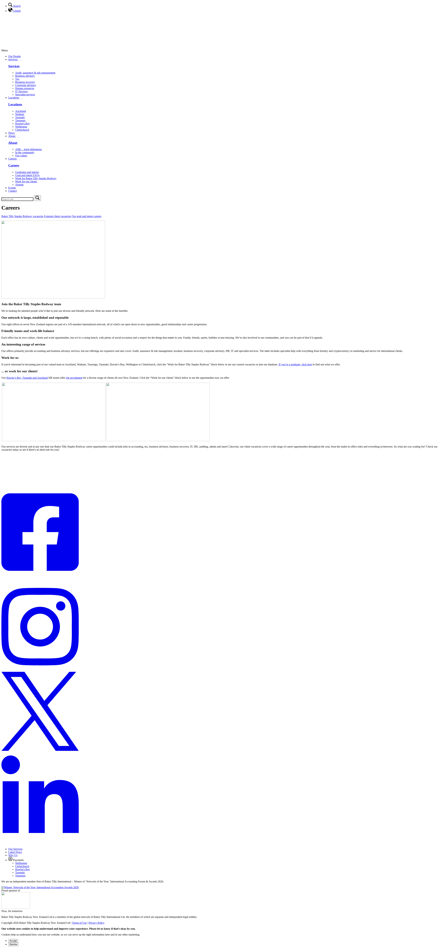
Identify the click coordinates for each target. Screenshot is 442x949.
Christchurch (22, 129)
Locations (14, 97)
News (11, 132)
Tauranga (20, 120)
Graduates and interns (27, 172)
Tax (17, 78)
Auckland (20, 111)
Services (13, 59)
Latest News (15, 852)
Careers (12, 158)
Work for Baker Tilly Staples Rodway (35, 178)
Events (12, 187)
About (12, 136)
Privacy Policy (96, 922)
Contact (12, 190)
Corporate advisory (25, 85)
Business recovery (25, 82)
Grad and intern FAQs (27, 175)
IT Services (21, 91)
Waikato (19, 114)
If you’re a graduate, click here (295, 364)
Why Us (12, 855)
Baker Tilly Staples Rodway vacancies (22, 216)
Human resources (24, 88)
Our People (14, 56)
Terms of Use (79, 922)
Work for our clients (26, 181)
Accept (13, 940)
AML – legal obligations (28, 149)
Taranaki (20, 117)
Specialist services (25, 94)
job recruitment (74, 377)
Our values (21, 155)
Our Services (15, 848)
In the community (24, 152)
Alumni (19, 184)
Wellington (21, 126)
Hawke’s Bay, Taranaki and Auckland (27, 377)
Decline (13, 944)
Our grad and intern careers (86, 216)
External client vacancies (57, 216)
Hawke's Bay (22, 123)
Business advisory (25, 75)
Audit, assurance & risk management (35, 72)
